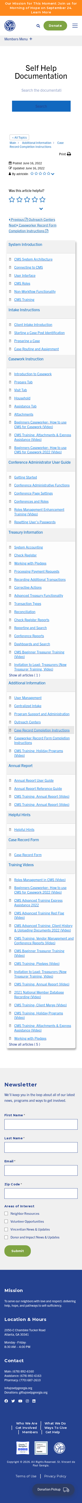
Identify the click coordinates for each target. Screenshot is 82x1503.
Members (30, 1432)
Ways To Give (55, 1428)
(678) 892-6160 (23, 1371)
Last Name (14, 1138)
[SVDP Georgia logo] (9, 25)
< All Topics (19, 137)
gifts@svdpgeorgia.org (33, 1392)
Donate (55, 26)
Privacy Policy (55, 1476)
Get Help (52, 1432)
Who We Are (26, 1423)
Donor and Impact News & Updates (34, 1237)
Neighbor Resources (24, 1213)
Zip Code (13, 1184)
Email (9, 1161)
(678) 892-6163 (30, 1376)
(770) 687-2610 (30, 1380)
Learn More (41, 12)
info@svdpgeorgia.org (18, 1388)
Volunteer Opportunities (27, 1221)
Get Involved (26, 1428)
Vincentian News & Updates (30, 1229)
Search (41, 106)
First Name (14, 1115)
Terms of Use (26, 1476)
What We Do (55, 1423)
